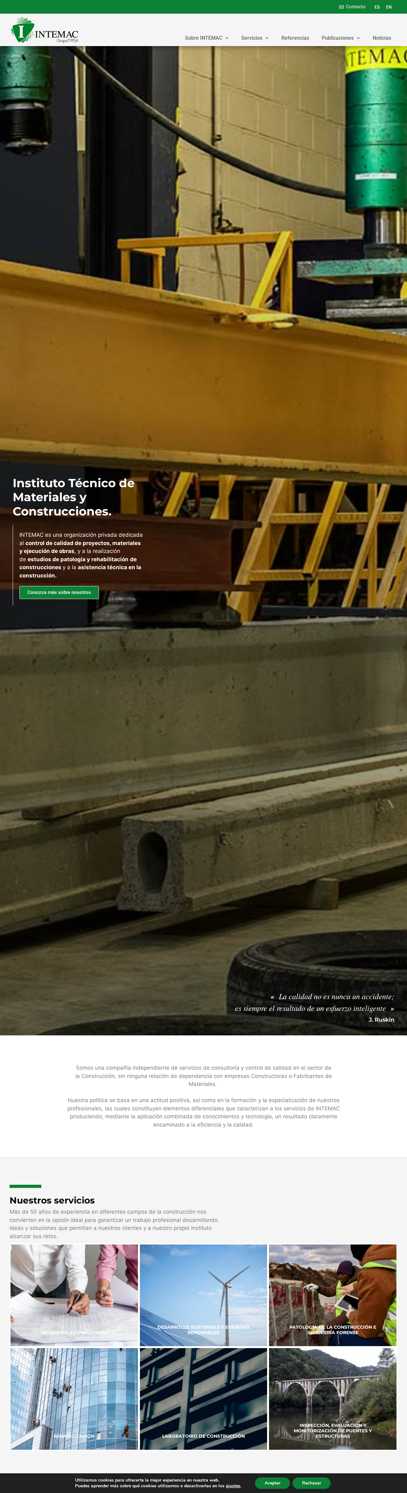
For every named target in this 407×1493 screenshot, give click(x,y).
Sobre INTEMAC (203, 38)
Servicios (251, 38)
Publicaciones (338, 38)
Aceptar (272, 1483)
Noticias (382, 38)
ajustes (233, 1486)
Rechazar (311, 1483)
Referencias (295, 38)
